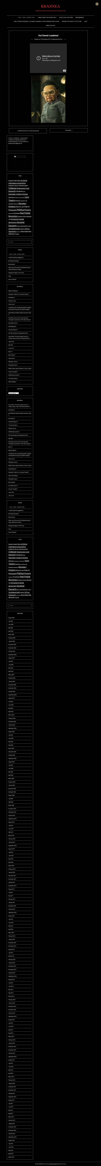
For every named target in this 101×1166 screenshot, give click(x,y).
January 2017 (11, 902)
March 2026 (11, 634)
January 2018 (11, 872)
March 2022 (11, 778)
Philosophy (12, 210)
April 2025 (10, 671)
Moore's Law (20, 207)
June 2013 (10, 1026)
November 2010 (12, 1130)
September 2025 (12, 654)
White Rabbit (24, 231)
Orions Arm (11, 358)
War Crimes (18, 231)
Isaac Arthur (11, 336)
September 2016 (12, 912)
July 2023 (10, 735)
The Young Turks (12, 378)
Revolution (13, 216)
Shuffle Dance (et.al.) (13, 375)
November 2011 (12, 1090)
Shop (85, 21)
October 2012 (11, 1053)
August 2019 (11, 822)
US (26, 229)
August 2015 (11, 949)
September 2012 (12, 1056)
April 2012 (10, 1073)
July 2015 (10, 952)
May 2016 (10, 926)
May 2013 (10, 1030)
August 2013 (11, 1019)
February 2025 (11, 678)
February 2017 (11, 899)
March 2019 (11, 835)
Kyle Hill (10, 345)
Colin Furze (11, 304)
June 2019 (10, 829)
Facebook (19, 191)
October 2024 (11, 691)
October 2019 (11, 815)
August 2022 (11, 762)
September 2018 (12, 845)
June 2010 (10, 1147)
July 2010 (10, 1143)
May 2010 (10, 1150)
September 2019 (12, 818)
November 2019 (12, 812)
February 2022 (11, 782)
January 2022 (11, 785)
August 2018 (11, 849)
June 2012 (10, 1066)
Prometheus (10, 213)
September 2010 (12, 1137)
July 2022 (10, 765)
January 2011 (11, 1123)
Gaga (24, 191)
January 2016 (11, 939)
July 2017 (10, 892)
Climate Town (11, 301)
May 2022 (10, 772)
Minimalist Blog (53, 1164)
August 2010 (11, 1140)
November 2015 (12, 946)
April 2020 (10, 802)
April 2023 (10, 745)
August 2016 (11, 916)
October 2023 (11, 725)
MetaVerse (16, 203)
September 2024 (12, 695)
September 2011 (12, 1096)
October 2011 (11, 1093)
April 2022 (10, 775)
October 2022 (11, 755)
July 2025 (10, 661)
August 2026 (11, 617)
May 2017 (10, 896)
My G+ (10, 351)
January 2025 (11, 681)
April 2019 (10, 832)
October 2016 (11, 909)
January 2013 (11, 1043)
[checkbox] (97, 4)
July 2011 (10, 1103)
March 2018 (11, 865)
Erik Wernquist (11, 326)
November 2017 (12, 879)
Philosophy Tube (12, 365)
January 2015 (11, 962)
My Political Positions (66, 17)
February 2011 (11, 1120)
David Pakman (11, 312)
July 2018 (10, 852)
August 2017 (11, 889)
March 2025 (11, 674)
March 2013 (11, 1036)
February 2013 (11, 1040)
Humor (25, 194)
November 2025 (12, 648)
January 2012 (11, 1083)
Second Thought (12, 371)
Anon (19, 180)
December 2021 (12, 788)
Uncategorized (14, 229)
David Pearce (11, 318)
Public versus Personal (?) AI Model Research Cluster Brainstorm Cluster (36, 21)
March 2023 (11, 748)
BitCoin (16, 185)
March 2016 (11, 932)
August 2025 (11, 658)
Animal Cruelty (12, 180)
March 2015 (11, 956)
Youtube (17, 234)
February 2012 (11, 1080)
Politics (20, 210)
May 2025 (10, 668)
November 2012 (12, 1050)
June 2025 (10, 664)
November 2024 (12, 688)
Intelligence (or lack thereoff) (19, 197)
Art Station (11, 297)
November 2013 (12, 1009)
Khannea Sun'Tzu (57, 39)
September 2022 (12, 758)
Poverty (27, 210)
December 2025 (12, 644)
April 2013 (10, 1033)
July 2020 (10, 798)
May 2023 (10, 741)
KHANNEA (50, 6)
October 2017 (11, 882)
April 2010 (10, 1153)
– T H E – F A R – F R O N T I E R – (26, 17)
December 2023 (12, 721)
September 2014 (12, 976)
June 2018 (10, 855)
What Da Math (11, 381)
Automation (21, 183)
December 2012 (12, 1046)
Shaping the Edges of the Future (72, 21)
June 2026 (10, 624)
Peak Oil (27, 207)
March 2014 (11, 996)
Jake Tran (10, 341)
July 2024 (10, 701)
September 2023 (12, 728)
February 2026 (11, 638)
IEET (9, 333)
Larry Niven (22, 200)
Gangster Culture (15, 194)
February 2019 (11, 839)
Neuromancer (80, 17)
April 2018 (10, 862)
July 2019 (10, 825)
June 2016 (10, 922)
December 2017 (12, 875)
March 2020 (11, 805)
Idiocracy (11, 197)
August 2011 (11, 1100)
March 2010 (11, 1157)
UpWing (22, 229)
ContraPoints (11, 307)
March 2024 (11, 715)
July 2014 (10, 983)
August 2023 (11, 731)
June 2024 (10, 705)
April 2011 (10, 1113)
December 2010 (12, 1127)
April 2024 (10, 711)
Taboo (29, 226)
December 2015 (12, 942)
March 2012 (11, 1076)
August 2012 (11, 1060)
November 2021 (12, 792)
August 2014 (11, 979)
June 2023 (10, 738)
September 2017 (12, 885)
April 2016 (10, 929)
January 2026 (11, 641)
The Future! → (68, 130)
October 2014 (11, 973)
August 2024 (11, 698)
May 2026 (10, 628)
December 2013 (12, 1006)
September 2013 (12, 1016)
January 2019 (11, 842)
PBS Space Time (12, 361)
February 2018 (11, 869)
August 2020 (11, 795)
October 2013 (11, 1013)
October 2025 (11, 651)
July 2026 (10, 621)
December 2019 (12, 808)
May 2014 (10, 989)
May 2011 (10, 1110)
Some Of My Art (50, 25)
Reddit (9, 368)
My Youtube (11, 355)
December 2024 (12, 684)
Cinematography (23, 185)
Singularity (15, 219)
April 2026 (10, 631)
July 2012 (10, 1063)
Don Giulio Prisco (12, 323)
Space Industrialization (22, 226)
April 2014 (10, 993)
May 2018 (10, 859)
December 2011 (12, 1086)
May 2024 (10, 708)
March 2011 (11, 1117)
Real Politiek (25, 213)
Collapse (12, 188)
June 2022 (10, 768)
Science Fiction (22, 216)
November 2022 (12, 751)
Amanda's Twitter (12, 294)
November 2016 (12, 906)
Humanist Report (12, 329)
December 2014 (12, 966)
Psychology (16, 213)
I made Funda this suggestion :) (47, 17)
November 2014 (12, 969)
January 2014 (11, 1003)
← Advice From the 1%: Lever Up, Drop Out (28, 130)
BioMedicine (11, 185)
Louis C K (10, 348)
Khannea (17, 200)
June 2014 (10, 986)
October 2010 (11, 1133)
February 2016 (11, 936)
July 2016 (10, 919)
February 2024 (11, 718)
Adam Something (12, 291)
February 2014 (11, 999)
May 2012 (10, 1070)
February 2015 (11, 959)
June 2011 (10, 1107)
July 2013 (10, 1023)
